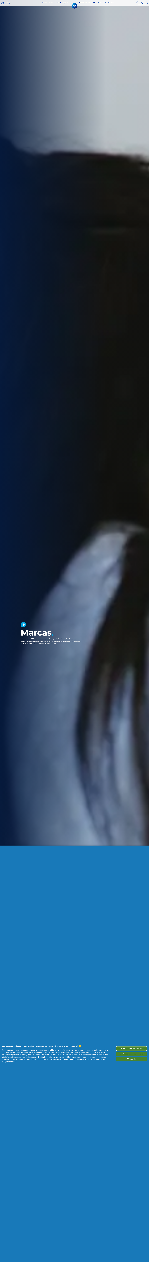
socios (46, 1050)
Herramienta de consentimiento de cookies (53, 1059)
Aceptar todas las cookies (131, 1048)
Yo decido (131, 1059)
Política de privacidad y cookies (40, 1057)
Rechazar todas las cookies (131, 1054)
